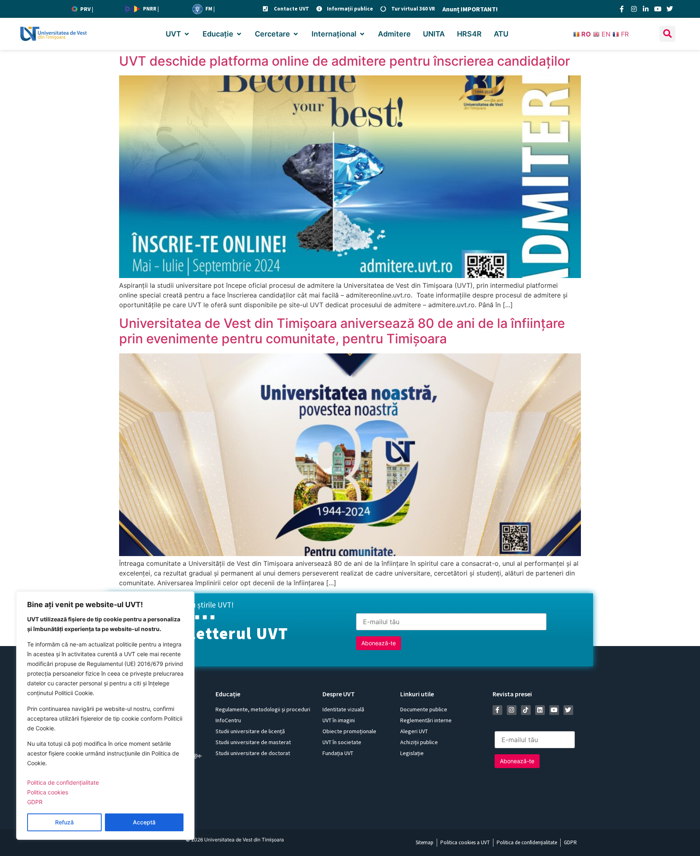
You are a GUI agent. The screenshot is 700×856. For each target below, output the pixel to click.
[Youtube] (658, 9)
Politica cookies (47, 792)
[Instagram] (634, 9)
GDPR (35, 801)
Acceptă (144, 822)
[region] (105, 715)
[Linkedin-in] (645, 9)
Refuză (64, 822)
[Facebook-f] (622, 9)
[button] (178, 33)
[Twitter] (669, 9)
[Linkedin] (540, 710)
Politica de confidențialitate (63, 782)
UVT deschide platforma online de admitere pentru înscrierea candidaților (344, 61)
